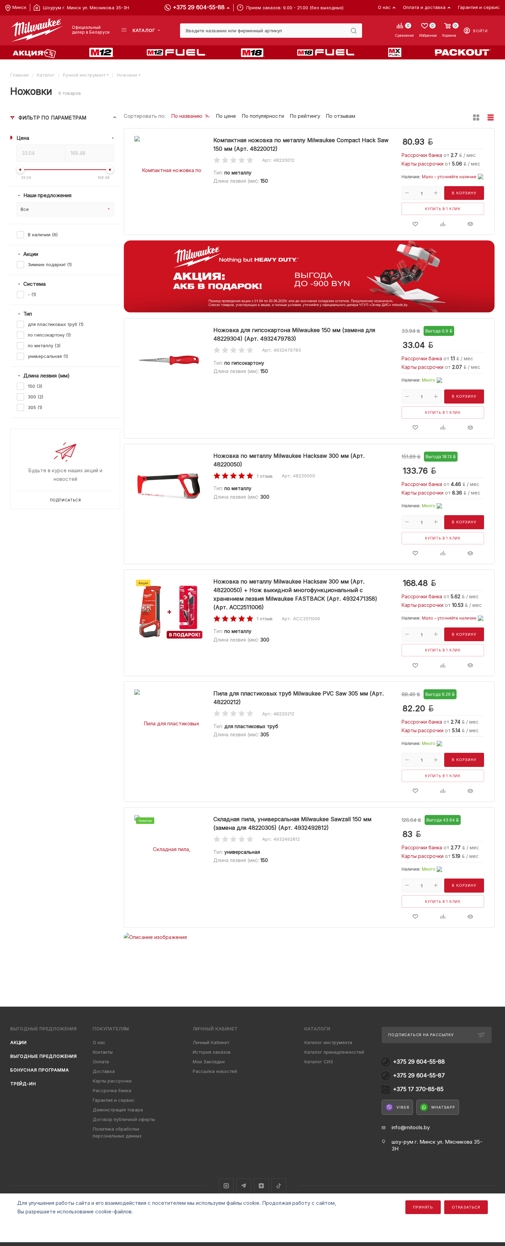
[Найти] (353, 30)
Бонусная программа (39, 1070)
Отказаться (466, 1207)
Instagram (226, 1185)
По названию (186, 116)
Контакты (103, 1052)
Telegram (243, 1185)
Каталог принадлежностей (334, 1052)
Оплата (101, 1061)
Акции (18, 1042)
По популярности (263, 116)
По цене (226, 116)
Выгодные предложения (43, 1056)
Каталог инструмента (328, 1042)
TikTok (278, 1185)
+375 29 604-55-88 (199, 7)
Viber (402, 1107)
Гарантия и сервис (114, 1100)
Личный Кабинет (211, 1042)
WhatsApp (443, 1107)
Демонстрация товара (118, 1109)
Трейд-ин (23, 1083)
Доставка (104, 1071)
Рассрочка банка (112, 1090)
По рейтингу (305, 116)
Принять (423, 1207)
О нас (99, 1042)
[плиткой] (476, 117)
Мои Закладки (209, 1061)
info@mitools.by (411, 1127)
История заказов (212, 1052)
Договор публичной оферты (124, 1119)
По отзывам (340, 116)
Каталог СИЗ (318, 1061)
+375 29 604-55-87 (419, 1075)
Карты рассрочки (423, 164)
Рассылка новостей (215, 1071)
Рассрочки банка (423, 155)
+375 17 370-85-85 (418, 1089)
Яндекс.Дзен (261, 1185)
